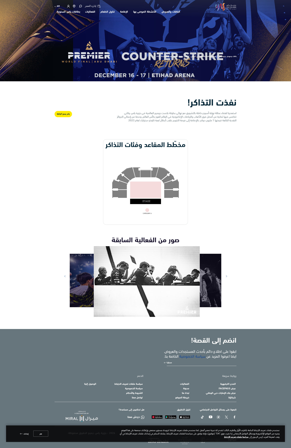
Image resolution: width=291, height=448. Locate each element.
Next (225, 276)
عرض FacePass (227, 388)
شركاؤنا (232, 398)
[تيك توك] (202, 417)
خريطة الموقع (182, 398)
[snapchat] (218, 417)
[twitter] (226, 417)
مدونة (186, 388)
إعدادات (25, 434)
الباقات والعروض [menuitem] (171, 12)
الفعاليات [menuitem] (90, 12)
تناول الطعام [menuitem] (107, 12)
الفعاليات (184, 384)
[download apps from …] (157, 417)
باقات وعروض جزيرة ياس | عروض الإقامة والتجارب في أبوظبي (213, 56)
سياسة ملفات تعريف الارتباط (128, 384)
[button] (80, 6)
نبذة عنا (185, 393)
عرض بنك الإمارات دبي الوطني (221, 393)
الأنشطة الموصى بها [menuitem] (144, 12)
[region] (145, 433)
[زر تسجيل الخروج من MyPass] (68, 6)
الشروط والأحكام (134, 393)
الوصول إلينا (90, 384)
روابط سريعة (229, 376)
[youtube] (210, 417)
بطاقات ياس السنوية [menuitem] (68, 12)
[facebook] (234, 417)
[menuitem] (57, 6)
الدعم (140, 376)
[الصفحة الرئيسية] (79, 416)
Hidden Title (180, 376)
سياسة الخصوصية (192, 356)
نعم (41, 434)
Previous (65, 276)
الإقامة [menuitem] (124, 12)
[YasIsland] (185, 417)
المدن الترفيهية (228, 384)
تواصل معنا (137, 398)
